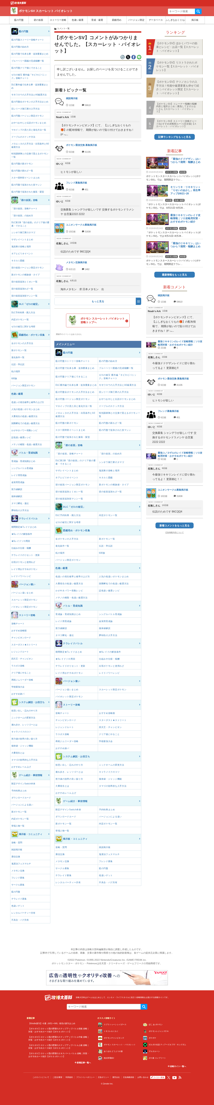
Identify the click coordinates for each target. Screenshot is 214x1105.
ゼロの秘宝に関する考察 (23, 326)
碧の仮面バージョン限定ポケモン (27, 267)
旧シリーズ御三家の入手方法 (25, 108)
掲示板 (194, 20)
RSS (180, 1077)
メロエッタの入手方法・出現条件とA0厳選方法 (30, 145)
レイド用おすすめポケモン (24, 569)
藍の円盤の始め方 (20, 47)
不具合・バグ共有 (20, 920)
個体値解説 (16, 496)
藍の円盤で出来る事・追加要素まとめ (29, 54)
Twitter (169, 1077)
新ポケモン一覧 (19, 350)
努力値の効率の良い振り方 (24, 739)
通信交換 (15, 856)
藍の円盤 (19, 20)
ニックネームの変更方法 (23, 717)
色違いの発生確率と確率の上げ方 (27, 402)
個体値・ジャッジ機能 (22, 746)
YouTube (174, 1077)
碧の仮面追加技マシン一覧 (24, 295)
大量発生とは (17, 753)
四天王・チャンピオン (22, 658)
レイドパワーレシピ (21, 576)
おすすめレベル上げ (21, 767)
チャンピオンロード (21, 637)
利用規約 (69, 1077)
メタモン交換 (17, 870)
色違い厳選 (77, 20)
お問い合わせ (142, 1077)
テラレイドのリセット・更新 (25, 555)
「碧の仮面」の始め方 (22, 215)
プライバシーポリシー (85, 1077)
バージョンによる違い (22, 804)
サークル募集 (17, 884)
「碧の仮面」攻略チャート (24, 208)
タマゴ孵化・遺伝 (20, 503)
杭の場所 (15, 371)
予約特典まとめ (19, 790)
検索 (198, 11)
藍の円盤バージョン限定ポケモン (27, 116)
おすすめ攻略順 (19, 630)
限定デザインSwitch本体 (23, 783)
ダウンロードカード (21, 797)
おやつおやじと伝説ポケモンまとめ (28, 123)
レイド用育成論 (19, 475)
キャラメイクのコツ (21, 731)
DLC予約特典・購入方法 (23, 312)
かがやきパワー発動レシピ (24, 430)
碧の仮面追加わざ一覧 (22, 288)
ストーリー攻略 (58, 20)
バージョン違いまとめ (22, 593)
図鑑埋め (116, 20)
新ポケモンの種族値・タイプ (25, 274)
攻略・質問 (16, 842)
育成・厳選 (97, 20)
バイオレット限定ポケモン (24, 607)
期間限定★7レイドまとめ (23, 527)
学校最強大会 (17, 687)
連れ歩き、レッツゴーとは (24, 724)
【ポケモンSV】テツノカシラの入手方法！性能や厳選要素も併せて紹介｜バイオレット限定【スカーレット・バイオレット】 (177, 87)
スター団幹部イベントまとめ (25, 177)
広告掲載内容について (174, 532)
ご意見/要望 (57, 1077)
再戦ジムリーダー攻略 (22, 680)
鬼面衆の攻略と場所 (21, 246)
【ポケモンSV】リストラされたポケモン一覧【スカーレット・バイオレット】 (177, 66)
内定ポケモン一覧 (20, 319)
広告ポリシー (103, 1077)
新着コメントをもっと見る (174, 525)
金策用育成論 (17, 482)
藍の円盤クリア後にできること (26, 68)
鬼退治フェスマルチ (21, 863)
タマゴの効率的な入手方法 (24, 760)
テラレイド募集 (19, 899)
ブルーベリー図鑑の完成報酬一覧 (27, 61)
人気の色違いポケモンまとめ (25, 409)
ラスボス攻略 (17, 666)
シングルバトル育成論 (22, 468)
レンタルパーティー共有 (23, 913)
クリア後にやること (21, 673)
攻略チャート (17, 623)
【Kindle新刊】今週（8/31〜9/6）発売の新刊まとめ (51, 1023)
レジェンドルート (20, 651)
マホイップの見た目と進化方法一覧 (28, 130)
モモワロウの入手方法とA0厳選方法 (29, 94)
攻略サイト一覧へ (178, 1066)
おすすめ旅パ (17, 694)
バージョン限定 (136, 20)
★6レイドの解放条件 (21, 534)
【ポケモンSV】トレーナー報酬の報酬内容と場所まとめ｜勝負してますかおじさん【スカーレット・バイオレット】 (176, 107)
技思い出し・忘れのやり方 (24, 710)
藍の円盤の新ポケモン (22, 163)
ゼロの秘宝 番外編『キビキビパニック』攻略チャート (29, 76)
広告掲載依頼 (128, 1077)
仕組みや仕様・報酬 (21, 548)
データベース (156, 20)
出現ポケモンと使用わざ (23, 562)
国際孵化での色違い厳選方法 (25, 423)
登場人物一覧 (17, 826)
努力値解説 (16, 489)
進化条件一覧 (17, 357)
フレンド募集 (17, 877)
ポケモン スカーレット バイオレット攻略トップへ (103, 320)
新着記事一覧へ (83, 1062)
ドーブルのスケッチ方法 (23, 137)
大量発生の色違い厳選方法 (24, 416)
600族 (14, 378)
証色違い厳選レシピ (21, 437)
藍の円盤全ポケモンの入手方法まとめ (29, 101)
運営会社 (116, 1077)
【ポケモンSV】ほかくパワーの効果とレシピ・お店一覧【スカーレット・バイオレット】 (177, 47)
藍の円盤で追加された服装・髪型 (27, 192)
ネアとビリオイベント (22, 253)
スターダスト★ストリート (24, 644)
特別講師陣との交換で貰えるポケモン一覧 (29, 155)
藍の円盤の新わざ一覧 (22, 170)
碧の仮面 (38, 20)
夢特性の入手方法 (20, 510)
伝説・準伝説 (17, 364)
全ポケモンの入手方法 (22, 343)
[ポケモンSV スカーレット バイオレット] (18, 4)
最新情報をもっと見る (174, 274)
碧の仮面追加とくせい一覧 (24, 281)
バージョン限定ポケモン (23, 385)
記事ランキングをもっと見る (174, 136)
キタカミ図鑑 (17, 260)
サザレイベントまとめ (22, 239)
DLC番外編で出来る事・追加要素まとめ (29, 86)
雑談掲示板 (16, 849)
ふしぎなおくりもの (175, 20)
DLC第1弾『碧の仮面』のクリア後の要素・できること (30, 224)
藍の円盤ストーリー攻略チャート (27, 40)
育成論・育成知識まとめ (23, 461)
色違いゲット (17, 906)
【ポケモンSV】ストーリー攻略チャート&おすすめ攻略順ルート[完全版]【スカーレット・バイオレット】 (176, 124)
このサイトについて (41, 1077)
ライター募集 (158, 1077)
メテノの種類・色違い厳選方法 (26, 444)
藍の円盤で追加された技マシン (26, 184)
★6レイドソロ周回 (20, 541)
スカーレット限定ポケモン (24, 600)
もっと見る (98, 301)
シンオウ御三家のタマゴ (23, 232)
